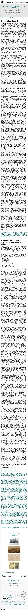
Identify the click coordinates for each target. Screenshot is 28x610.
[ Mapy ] (16, 585)
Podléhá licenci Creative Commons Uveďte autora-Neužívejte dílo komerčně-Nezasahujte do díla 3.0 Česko (14, 599)
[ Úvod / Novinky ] (12, 583)
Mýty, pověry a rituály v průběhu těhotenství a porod (13, 308)
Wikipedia (16, 321)
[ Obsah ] (12, 585)
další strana (23, 576)
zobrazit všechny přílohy (9, 572)
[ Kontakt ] (16, 587)
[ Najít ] (11, 587)
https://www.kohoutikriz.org (19, 604)
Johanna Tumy (21, 474)
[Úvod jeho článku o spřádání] (14, 565)
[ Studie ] (18, 583)
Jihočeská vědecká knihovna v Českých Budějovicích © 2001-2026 (10, 592)
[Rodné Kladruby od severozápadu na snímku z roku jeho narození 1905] (14, 549)
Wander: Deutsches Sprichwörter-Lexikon (16, 315)
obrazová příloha (7, 576)
